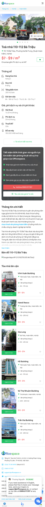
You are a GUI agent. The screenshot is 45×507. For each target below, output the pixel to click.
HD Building (23, 361)
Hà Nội (14, 9)
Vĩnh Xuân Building (26, 273)
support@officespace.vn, (18, 489)
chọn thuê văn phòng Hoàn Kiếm (15, 224)
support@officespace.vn (12, 472)
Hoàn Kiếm (23, 9)
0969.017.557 (24, 491)
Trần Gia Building (25, 420)
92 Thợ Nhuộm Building (28, 391)
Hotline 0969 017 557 (24, 187)
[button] (17, 42)
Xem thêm (5, 248)
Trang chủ (5, 9)
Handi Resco (23, 302)
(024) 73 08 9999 (10, 464)
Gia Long (22, 332)
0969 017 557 (9, 468)
